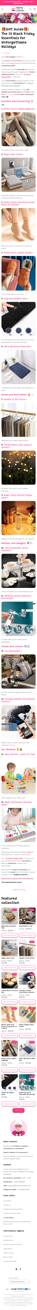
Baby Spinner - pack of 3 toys (20, 754)
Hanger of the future (14, 399)
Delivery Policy (8, 1253)
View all (18, 1110)
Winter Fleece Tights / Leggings (9, 1059)
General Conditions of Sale (12, 1244)
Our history (7, 1201)
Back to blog (19, 890)
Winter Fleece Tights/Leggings (19, 109)
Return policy (8, 1257)
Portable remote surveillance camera (26, 991)
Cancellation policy (10, 1261)
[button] (2, 9)
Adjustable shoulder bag (8, 927)
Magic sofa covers (8, 958)
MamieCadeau (20, 1291)
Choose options (9, 935)
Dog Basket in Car (25, 926)
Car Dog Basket (12, 651)
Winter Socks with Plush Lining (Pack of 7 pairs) (9, 1026)
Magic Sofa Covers (13, 154)
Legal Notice (7, 1248)
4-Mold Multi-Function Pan (9, 991)
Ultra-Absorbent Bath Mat (17, 347)
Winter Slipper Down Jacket (26, 1025)
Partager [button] (7, 53)
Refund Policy (8, 1240)
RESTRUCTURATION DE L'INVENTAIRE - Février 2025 (17, 1223)
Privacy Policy (8, 1236)
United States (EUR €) (18, 1281)
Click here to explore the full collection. (17, 878)
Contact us (7, 1205)
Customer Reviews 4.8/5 (11, 1213)
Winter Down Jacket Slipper (18, 253)
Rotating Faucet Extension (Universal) (27, 1093)
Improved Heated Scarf (15, 299)
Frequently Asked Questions (13, 1209)
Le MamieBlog (8, 1217)
